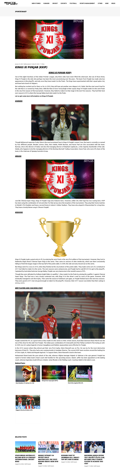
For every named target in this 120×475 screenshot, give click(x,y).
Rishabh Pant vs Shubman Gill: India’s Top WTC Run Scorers (70, 457)
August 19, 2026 (42, 466)
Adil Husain (28, 464)
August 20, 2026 (19, 464)
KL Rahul (28, 352)
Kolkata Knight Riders (43, 274)
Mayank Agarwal (39, 352)
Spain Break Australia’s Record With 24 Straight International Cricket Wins (25, 458)
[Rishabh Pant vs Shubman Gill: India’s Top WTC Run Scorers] (71, 447)
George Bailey (42, 271)
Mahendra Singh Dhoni (22, 261)
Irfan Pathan (80, 343)
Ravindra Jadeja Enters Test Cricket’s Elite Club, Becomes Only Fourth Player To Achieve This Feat (94, 459)
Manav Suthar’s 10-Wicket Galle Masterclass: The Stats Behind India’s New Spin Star (48, 459)
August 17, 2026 (88, 466)
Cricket (33, 64)
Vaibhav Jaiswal (27, 64)
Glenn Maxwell (63, 352)
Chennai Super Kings (28, 201)
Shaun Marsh (94, 340)
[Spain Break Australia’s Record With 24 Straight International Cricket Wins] (25, 447)
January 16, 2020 (19, 64)
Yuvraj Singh (62, 88)
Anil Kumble (49, 358)
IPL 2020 (37, 64)
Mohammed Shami (21, 355)
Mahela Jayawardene (61, 345)
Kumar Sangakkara (44, 345)
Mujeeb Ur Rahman (76, 355)
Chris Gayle (20, 352)
